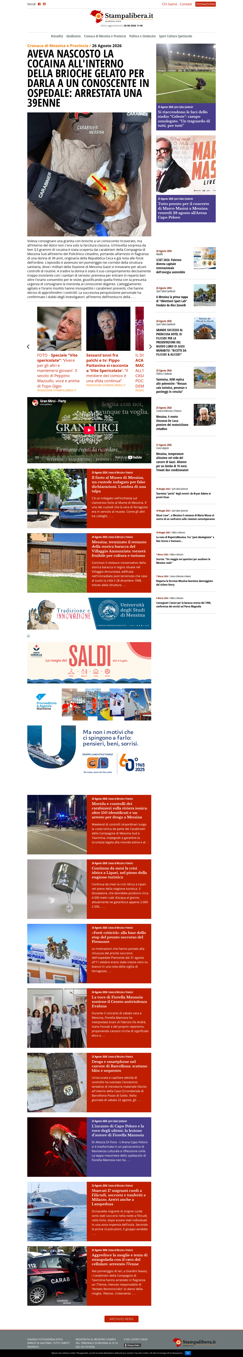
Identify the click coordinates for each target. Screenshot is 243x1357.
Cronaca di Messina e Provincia (105, 36)
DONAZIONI (205, 4)
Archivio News (121, 1319)
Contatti (186, 4)
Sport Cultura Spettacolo (175, 36)
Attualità (57, 36)
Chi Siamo (169, 4)
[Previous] (28, 346)
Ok (188, 1353)
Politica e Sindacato (142, 36)
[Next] (150, 346)
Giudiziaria (73, 36)
